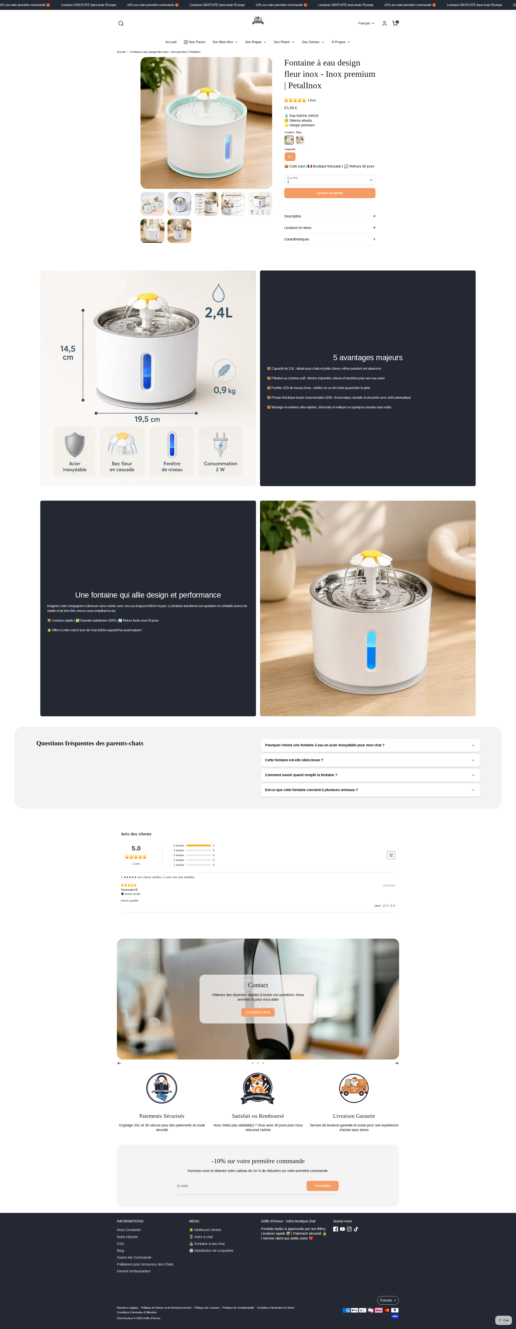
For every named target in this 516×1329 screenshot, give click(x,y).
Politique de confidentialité (258, 1010)
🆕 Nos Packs (194, 42)
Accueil (171, 42)
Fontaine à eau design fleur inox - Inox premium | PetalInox (165, 51)
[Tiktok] (356, 1229)
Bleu (289, 140)
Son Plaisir (282, 42)
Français (364, 23)
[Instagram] (349, 1229)
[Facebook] (335, 1229)
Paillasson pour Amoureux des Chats (145, 1264)
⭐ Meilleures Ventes (205, 1230)
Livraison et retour (297, 228)
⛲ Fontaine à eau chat (207, 1244)
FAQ (120, 1244)
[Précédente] (119, 1063)
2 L (290, 157)
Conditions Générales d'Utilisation (137, 1312)
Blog (120, 1251)
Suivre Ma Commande (134, 1257)
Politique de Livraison (207, 1307)
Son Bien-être (223, 42)
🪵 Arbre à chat (201, 1237)
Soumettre (323, 1186)
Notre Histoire (127, 1237)
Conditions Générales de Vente (275, 1307)
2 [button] (257, 1063)
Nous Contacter (129, 1230)
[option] (206, 124)
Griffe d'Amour (151, 1318)
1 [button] (252, 1063)
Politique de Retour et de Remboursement (166, 1307)
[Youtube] (342, 1229)
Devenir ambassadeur (134, 1271)
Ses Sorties (311, 42)
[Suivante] (396, 1063)
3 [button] (263, 1063)
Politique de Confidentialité (238, 1307)
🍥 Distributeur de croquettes (211, 1251)
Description (292, 216)
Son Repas (254, 42)
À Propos (339, 42)
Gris (299, 140)
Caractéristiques (296, 239)
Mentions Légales (127, 1307)
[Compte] (385, 23)
